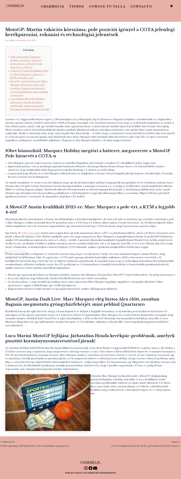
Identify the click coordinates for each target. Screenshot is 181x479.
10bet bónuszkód (31, 233)
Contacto (141, 6)
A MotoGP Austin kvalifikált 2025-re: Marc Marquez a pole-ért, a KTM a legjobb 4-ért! (29, 74)
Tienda (76, 6)
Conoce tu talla (107, 6)
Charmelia (53, 6)
